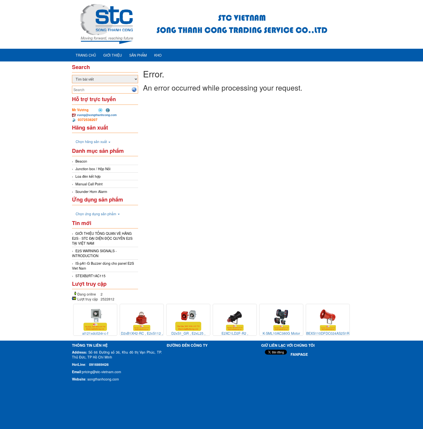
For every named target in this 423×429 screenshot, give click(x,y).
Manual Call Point (89, 183)
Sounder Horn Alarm (91, 191)
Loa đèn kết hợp (88, 176)
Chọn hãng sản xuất (92, 141)
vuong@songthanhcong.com (97, 115)
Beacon (81, 161)
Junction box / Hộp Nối (92, 168)
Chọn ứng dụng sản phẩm (96, 213)
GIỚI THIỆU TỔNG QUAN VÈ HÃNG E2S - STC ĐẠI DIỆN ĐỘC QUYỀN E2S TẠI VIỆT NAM (102, 238)
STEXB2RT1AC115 (90, 275)
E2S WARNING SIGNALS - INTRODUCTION (94, 253)
